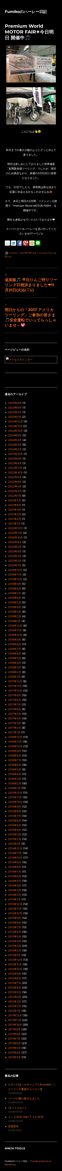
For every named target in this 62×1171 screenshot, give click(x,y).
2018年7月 (14, 648)
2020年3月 (15, 556)
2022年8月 (15, 481)
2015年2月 (14, 839)
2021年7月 (14, 500)
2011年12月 (15, 1015)
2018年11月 (15, 630)
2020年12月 (15, 528)
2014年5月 (14, 880)
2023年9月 (15, 458)
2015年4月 (14, 829)
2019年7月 (14, 593)
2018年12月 (15, 625)
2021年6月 (14, 505)
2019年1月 (14, 621)
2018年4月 (14, 662)
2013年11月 (15, 908)
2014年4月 (14, 885)
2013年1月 (14, 955)
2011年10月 (15, 1024)
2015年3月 (14, 834)
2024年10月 (15, 430)
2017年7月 (14, 704)
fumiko (13, 253)
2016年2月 (14, 783)
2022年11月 (15, 467)
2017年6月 (14, 709)
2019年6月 (14, 597)
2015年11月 (15, 797)
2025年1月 (14, 416)
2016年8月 (14, 755)
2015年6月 (14, 820)
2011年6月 (14, 1043)
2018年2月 (14, 672)
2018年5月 (14, 658)
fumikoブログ (46, 253)
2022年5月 (15, 486)
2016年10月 (15, 746)
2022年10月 (15, 472)
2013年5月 (14, 936)
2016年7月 (14, 760)
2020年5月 (15, 546)
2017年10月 (15, 690)
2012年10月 (15, 969)
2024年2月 (15, 449)
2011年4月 (14, 1052)
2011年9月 (14, 1029)
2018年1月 (14, 676)
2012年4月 (14, 996)
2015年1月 (14, 843)
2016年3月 (14, 778)
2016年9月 (14, 751)
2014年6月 (14, 876)
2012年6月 (14, 987)
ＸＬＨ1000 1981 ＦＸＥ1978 (25, 1117)
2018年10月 (15, 635)
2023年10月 (15, 454)
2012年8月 (14, 978)
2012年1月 (14, 1010)
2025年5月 (15, 412)
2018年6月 (14, 653)
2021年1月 (14, 523)
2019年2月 (14, 616)
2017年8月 (14, 700)
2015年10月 (15, 802)
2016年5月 (14, 769)
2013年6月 (14, 932)
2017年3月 (14, 723)
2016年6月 (14, 764)
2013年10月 (15, 913)
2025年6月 (15, 407)
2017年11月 (15, 686)
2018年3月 (14, 667)
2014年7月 (14, 871)
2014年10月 (15, 857)
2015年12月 (15, 792)
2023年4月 (15, 463)
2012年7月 (14, 983)
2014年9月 (14, 862)
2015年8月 (14, 811)
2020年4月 (15, 551)
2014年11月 (15, 853)
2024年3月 (15, 444)
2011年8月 (14, 1034)
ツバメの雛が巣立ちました (24, 1098)
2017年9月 (14, 695)
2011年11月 (14, 1020)
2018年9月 (14, 639)
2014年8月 (14, 867)
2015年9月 (14, 806)
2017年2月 (14, 727)
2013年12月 (15, 904)
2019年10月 (15, 579)
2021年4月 (14, 509)
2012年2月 (14, 1006)
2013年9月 (14, 918)
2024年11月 (15, 426)
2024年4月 (15, 440)
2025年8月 (15, 403)
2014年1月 (14, 899)
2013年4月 (14, 941)
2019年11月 (15, 574)
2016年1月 (14, 788)
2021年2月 (14, 519)
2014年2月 (14, 894)
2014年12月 (15, 848)
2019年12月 (15, 570)
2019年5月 (14, 602)
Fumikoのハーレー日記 (26, 11)
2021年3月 (14, 514)
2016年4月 (14, 774)
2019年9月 (14, 584)
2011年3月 (14, 1057)
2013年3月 (14, 945)
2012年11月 (15, 964)
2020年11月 (15, 532)
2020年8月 (15, 542)
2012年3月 (14, 1001)
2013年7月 (14, 927)
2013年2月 (14, 950)
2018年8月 (14, 644)
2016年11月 (15, 741)
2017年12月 (15, 681)
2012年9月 (14, 973)
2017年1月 (14, 732)
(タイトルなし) (17, 1107)
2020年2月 (15, 560)
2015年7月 (14, 816)
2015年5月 (14, 825)
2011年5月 (14, 1048)
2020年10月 (15, 537)
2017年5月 (14, 713)
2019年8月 (14, 588)
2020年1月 (14, 565)
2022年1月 (14, 495)
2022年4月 (15, 491)
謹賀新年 (13, 1126)
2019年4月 (14, 607)
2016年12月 (15, 737)
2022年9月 (15, 477)
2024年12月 (15, 421)
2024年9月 (15, 435)
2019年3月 (14, 611)
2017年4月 (14, 718)
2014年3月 (14, 890)
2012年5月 (14, 992)
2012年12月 (15, 959)
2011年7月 (14, 1038)
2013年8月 (14, 922)
